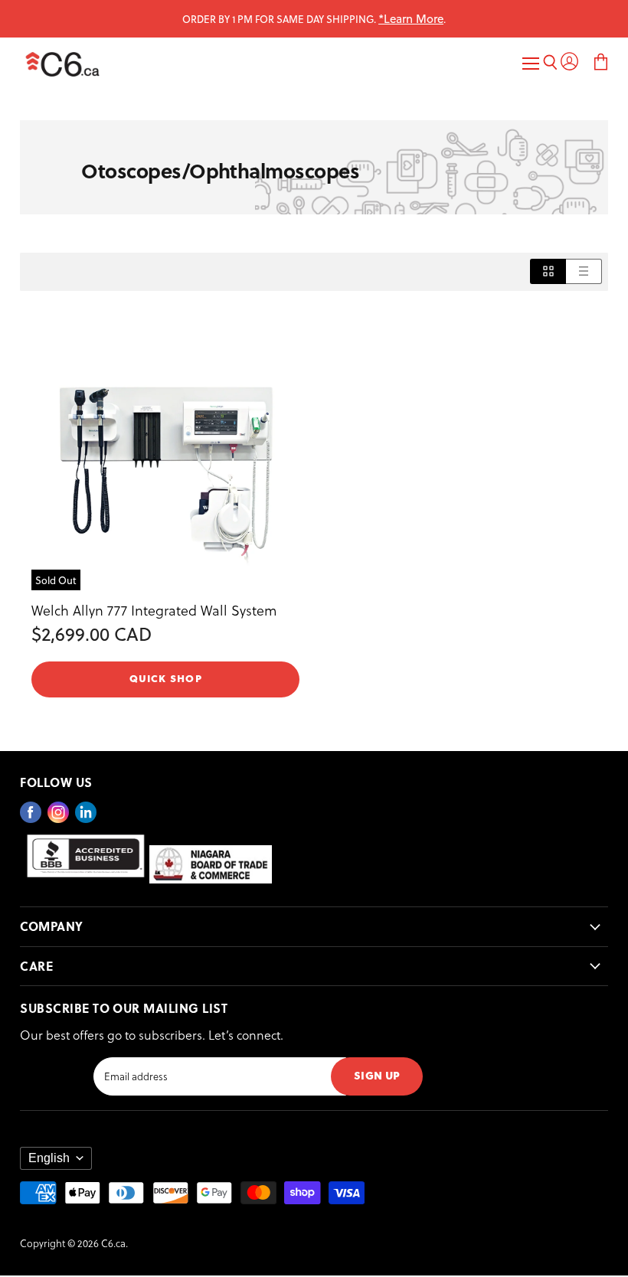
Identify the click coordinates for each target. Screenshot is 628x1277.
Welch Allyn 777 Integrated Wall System (153, 609)
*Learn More (410, 18)
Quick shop (165, 677)
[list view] (584, 271)
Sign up (377, 1074)
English (49, 1157)
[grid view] (548, 271)
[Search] (550, 64)
